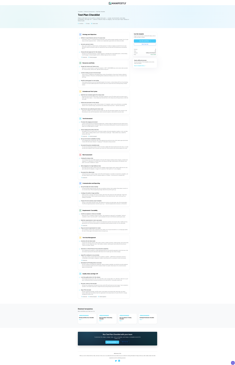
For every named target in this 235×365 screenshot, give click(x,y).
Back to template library (139, 65)
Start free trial (145, 44)
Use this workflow (144, 41)
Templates (80, 11)
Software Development (89, 11)
